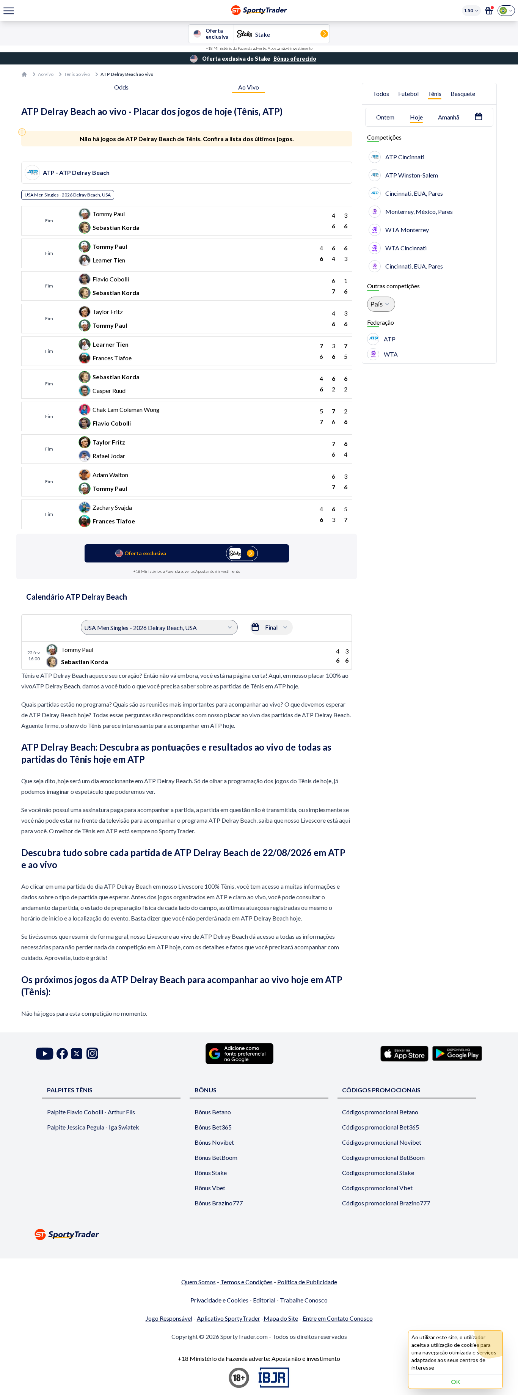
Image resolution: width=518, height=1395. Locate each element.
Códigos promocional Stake (378, 1172)
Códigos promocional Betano (380, 1111)
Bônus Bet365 (213, 1127)
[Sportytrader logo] (259, 1234)
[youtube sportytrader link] (44, 1053)
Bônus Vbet (210, 1187)
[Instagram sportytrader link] (92, 1053)
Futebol (408, 93)
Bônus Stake (211, 1172)
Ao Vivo (45, 74)
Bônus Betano (213, 1111)
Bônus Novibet (214, 1142)
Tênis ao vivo (77, 74)
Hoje (416, 117)
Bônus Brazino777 (219, 1202)
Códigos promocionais (381, 1089)
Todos (381, 93)
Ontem (385, 117)
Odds (121, 87)
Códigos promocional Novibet (381, 1142)
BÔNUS (206, 1089)
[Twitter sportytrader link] (76, 1053)
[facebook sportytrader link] (62, 1053)
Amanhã (448, 117)
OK (455, 1381)
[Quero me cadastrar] (489, 10)
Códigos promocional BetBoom (383, 1157)
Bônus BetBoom (216, 1157)
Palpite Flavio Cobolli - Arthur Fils (91, 1111)
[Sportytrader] (24, 74)
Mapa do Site (281, 1318)
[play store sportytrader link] (457, 1054)
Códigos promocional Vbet (377, 1187)
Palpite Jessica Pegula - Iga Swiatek (93, 1127)
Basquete (463, 93)
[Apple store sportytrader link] (404, 1054)
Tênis (434, 93)
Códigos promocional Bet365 (380, 1127)
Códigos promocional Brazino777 (386, 1202)
